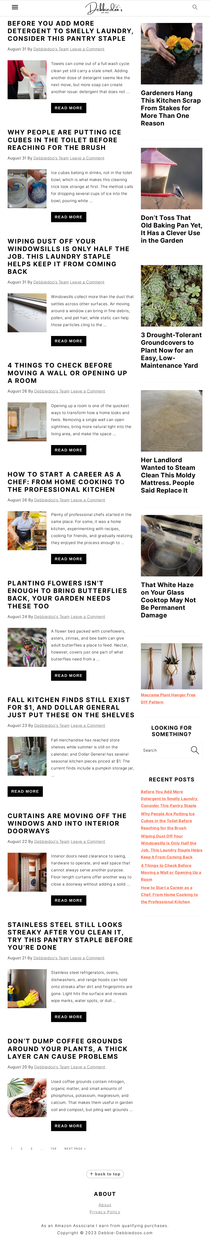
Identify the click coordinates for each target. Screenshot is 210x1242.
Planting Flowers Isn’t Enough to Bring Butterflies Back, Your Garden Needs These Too (67, 594)
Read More (69, 108)
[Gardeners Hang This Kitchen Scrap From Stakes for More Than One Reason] (171, 53)
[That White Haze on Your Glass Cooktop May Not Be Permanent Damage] (171, 545)
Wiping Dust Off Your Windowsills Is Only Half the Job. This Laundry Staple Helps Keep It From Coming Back (69, 256)
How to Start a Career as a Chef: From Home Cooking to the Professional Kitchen (66, 481)
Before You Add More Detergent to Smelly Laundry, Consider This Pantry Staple (71, 30)
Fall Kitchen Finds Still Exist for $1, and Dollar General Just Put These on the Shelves (71, 707)
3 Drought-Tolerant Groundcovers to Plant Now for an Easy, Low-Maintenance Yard (171, 350)
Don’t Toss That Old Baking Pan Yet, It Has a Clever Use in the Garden (171, 229)
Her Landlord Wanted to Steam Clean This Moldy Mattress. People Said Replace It (168, 475)
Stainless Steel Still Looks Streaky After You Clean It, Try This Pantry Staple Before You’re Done (70, 936)
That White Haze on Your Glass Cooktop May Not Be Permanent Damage (168, 600)
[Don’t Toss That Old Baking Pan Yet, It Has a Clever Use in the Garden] (171, 178)
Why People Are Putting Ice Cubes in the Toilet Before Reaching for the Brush (65, 139)
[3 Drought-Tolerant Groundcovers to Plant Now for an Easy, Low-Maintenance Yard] (171, 296)
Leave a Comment (87, 49)
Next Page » (75, 1148)
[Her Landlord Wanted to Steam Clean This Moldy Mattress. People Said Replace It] (171, 421)
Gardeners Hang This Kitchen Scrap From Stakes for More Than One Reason (171, 108)
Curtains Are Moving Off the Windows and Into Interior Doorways (67, 823)
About (105, 1205)
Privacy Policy (105, 1212)
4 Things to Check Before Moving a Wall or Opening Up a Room (68, 372)
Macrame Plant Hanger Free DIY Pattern (168, 698)
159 (54, 1148)
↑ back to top (105, 1174)
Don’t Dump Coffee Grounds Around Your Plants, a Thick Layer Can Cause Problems (68, 1048)
